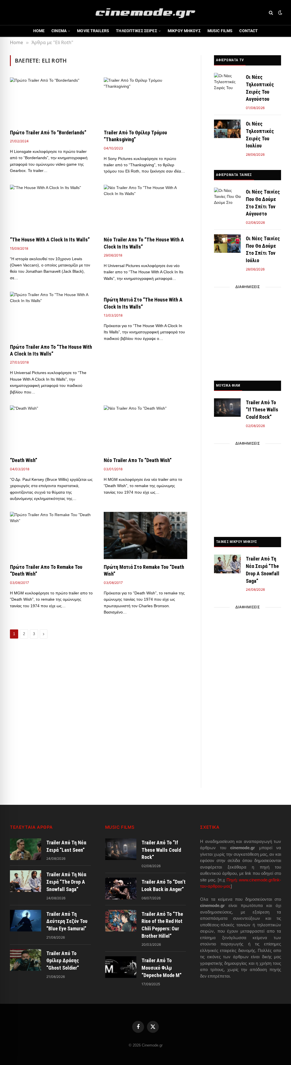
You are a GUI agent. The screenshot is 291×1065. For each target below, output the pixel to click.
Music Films (220, 30)
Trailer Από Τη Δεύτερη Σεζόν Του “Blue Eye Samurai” (67, 921)
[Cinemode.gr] (145, 12)
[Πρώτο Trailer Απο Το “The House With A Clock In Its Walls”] (51, 315)
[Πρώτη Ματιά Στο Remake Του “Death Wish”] (145, 535)
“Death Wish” (23, 460)
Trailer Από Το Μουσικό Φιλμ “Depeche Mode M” (162, 967)
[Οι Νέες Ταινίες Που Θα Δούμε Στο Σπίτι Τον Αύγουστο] (227, 197)
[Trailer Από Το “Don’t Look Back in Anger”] (120, 888)
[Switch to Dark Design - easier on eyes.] (279, 12)
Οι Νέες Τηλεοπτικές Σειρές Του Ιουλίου (260, 135)
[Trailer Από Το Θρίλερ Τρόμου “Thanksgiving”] (145, 100)
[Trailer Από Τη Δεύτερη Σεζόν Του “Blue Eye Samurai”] (25, 920)
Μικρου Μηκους (184, 30)
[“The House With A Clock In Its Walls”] (51, 208)
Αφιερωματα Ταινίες (234, 175)
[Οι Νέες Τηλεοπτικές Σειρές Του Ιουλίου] (227, 129)
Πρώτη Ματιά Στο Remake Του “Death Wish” (144, 570)
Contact (248, 30)
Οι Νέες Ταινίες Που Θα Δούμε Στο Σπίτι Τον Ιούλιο (263, 249)
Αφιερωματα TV (230, 60)
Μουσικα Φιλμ (228, 385)
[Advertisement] (247, 332)
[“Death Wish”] (51, 428)
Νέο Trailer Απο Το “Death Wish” (138, 460)
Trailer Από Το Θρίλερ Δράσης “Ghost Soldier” (62, 960)
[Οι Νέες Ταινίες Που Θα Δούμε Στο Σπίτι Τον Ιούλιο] (227, 243)
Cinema (58, 30)
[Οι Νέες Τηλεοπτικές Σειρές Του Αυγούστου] (227, 82)
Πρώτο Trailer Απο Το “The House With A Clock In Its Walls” (51, 350)
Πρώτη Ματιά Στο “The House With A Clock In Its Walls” (143, 303)
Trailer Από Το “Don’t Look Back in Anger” (164, 885)
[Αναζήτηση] (271, 12)
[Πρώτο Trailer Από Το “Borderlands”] (51, 100)
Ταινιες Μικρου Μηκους (236, 541)
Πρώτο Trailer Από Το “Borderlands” (48, 133)
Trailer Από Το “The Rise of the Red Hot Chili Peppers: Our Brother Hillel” (162, 925)
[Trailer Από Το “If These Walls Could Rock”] (227, 407)
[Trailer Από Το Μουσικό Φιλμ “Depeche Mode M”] (120, 967)
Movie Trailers (93, 30)
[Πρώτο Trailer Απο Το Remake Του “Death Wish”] (51, 535)
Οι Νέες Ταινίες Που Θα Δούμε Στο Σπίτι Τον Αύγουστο (263, 203)
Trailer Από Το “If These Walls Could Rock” (262, 409)
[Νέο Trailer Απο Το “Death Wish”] (145, 428)
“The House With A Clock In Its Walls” (50, 240)
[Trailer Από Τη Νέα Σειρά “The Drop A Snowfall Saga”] (227, 564)
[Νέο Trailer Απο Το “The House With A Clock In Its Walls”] (145, 208)
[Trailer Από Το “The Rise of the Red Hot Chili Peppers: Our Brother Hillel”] (120, 920)
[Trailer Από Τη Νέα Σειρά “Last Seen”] (25, 849)
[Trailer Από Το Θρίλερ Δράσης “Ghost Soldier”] (25, 960)
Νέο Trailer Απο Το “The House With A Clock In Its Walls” (144, 243)
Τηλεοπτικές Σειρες (136, 30)
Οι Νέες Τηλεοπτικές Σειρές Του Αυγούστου (260, 88)
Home (39, 30)
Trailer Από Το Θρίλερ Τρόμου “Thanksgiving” (135, 136)
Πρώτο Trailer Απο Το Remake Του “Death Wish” (46, 570)
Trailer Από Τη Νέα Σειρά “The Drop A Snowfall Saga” (262, 570)
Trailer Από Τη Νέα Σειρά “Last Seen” (66, 846)
